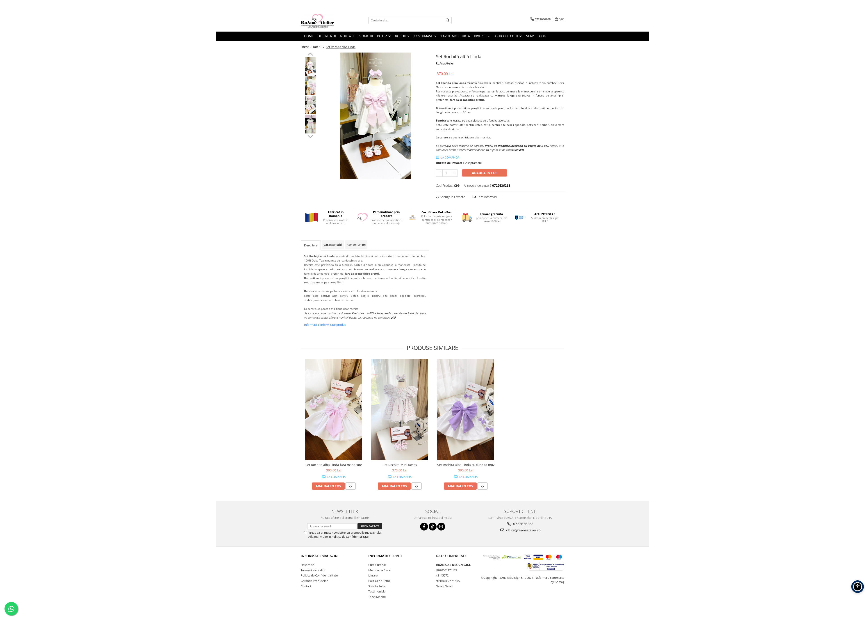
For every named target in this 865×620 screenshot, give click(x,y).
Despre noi (308, 565)
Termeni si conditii (313, 570)
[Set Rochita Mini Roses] (399, 409)
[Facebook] (424, 526)
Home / (306, 47)
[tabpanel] (375, 116)
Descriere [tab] (310, 245)
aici (521, 150)
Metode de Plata (379, 570)
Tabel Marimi (377, 597)
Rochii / (319, 47)
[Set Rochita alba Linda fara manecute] (333, 409)
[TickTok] (433, 526)
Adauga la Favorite (452, 197)
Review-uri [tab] (356, 245)
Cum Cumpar (377, 565)
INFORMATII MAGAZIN (319, 555)
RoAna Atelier (445, 63)
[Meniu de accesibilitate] (857, 586)
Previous (310, 55)
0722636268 (522, 523)
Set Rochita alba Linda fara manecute (333, 465)
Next (310, 136)
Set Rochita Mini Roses (400, 465)
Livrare (373, 575)
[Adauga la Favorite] (350, 486)
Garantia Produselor (314, 581)
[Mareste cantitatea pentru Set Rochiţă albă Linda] (454, 173)
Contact (306, 586)
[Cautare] (448, 20)
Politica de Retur (379, 581)
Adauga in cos (484, 173)
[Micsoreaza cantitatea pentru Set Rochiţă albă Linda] (439, 173)
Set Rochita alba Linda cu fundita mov (465, 465)
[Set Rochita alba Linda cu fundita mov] (465, 409)
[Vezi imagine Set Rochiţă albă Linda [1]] (310, 85)
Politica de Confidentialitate (350, 537)
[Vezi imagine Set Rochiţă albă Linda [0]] (310, 66)
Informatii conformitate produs (325, 325)
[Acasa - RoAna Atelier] (323, 20)
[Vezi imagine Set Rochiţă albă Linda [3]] (310, 124)
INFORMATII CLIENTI (385, 555)
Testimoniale (376, 591)
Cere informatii (486, 197)
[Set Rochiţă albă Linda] (375, 116)
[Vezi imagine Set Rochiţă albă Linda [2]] (310, 105)
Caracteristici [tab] (332, 245)
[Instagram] (441, 526)
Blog (542, 36)
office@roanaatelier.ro (523, 530)
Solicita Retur (377, 586)
